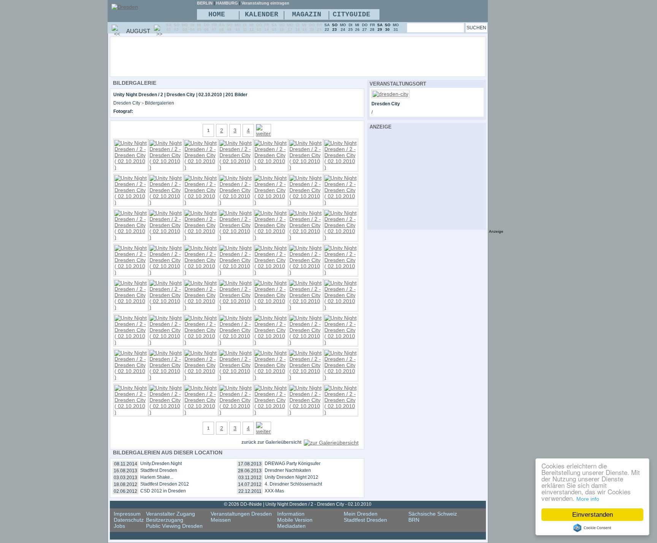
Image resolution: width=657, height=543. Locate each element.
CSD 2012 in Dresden (163, 491)
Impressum (127, 514)
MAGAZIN (306, 14)
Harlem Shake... (156, 477)
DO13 (259, 27)
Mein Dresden (361, 514)
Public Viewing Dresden (174, 526)
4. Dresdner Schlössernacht (293, 484)
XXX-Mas (274, 491)
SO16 (282, 27)
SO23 (335, 27)
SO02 (176, 27)
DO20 (312, 27)
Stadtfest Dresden (158, 470)
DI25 (350, 27)
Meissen (221, 520)
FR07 (214, 27)
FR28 (372, 27)
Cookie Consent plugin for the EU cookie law (592, 528)
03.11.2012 (250, 477)
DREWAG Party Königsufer (293, 463)
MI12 (251, 27)
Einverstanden (592, 514)
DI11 (245, 27)
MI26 (357, 27)
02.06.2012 (125, 491)
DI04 (192, 27)
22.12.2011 (250, 491)
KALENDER (261, 14)
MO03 (185, 27)
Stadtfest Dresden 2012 (164, 484)
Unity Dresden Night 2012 (291, 477)
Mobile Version (295, 520)
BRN (413, 520)
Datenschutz (129, 520)
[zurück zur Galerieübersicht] (331, 443)
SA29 (379, 27)
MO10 (238, 27)
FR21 (319, 27)
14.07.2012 (250, 484)
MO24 (343, 27)
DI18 (297, 27)
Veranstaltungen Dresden (241, 514)
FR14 (266, 27)
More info (587, 499)
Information (291, 514)
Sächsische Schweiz (432, 514)
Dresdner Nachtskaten (288, 470)
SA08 (221, 27)
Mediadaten (291, 526)
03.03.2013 (125, 477)
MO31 (396, 27)
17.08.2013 (250, 464)
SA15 (274, 27)
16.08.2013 (125, 470)
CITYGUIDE (351, 14)
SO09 (229, 27)
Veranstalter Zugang (170, 514)
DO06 (206, 27)
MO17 (290, 27)
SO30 (387, 27)
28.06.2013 (250, 470)
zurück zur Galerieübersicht (271, 442)
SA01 (168, 27)
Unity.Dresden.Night (161, 463)
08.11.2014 (125, 464)
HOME (216, 14)
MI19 (304, 27)
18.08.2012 (125, 484)
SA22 (327, 27)
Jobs (119, 526)
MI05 (199, 27)
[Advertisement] (318, 56)
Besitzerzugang (164, 520)
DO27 (365, 27)
